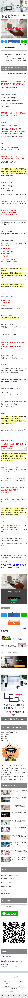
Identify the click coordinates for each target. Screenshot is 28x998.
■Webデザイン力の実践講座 (9, 875)
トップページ (7, 981)
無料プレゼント (5, 893)
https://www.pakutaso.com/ (9, 395)
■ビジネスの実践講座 (7, 879)
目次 (12, 52)
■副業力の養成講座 (6, 608)
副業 (7, 984)
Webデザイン (21, 986)
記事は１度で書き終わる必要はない (15, 58)
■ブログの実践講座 (6, 882)
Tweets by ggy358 (6, 956)
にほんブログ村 (5, 964)
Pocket (13, 47)
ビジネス (7, 986)
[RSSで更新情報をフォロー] (14, 623)
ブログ (20, 984)
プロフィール (5, 890)
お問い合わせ (14, 988)
